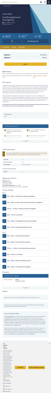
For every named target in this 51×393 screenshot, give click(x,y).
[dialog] (25, 367)
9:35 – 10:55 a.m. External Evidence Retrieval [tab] (18, 242)
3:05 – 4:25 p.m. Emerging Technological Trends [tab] (19, 227)
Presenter (14, 47)
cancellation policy (10, 316)
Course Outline (5, 47)
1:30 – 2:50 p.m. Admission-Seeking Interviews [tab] (19, 260)
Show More (25, 141)
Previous (1, 47)
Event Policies (22, 47)
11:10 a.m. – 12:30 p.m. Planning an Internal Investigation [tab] (21, 208)
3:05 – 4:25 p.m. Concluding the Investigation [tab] (19, 266)
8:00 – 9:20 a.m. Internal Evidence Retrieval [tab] (18, 236)
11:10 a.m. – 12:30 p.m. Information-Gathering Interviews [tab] (21, 248)
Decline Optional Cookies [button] (36, 367)
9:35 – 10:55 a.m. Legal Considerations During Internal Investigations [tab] (24, 202)
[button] (8, 391)
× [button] (49, 343)
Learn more (18, 154)
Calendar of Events (7, 5)
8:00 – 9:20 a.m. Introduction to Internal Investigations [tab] (21, 196)
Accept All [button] (20, 367)
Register (25, 64)
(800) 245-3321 (38, 75)
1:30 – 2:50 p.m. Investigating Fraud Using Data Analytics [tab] (22, 221)
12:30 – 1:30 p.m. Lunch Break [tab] (14, 215)
